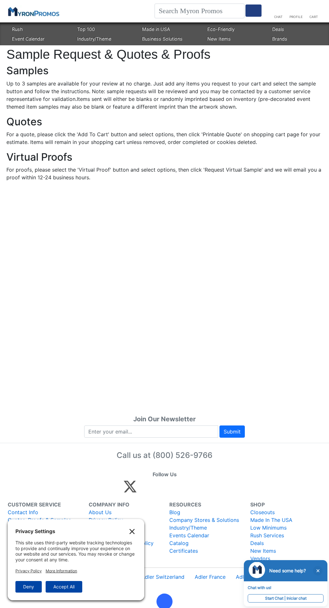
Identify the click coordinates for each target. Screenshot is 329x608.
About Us (100, 512)
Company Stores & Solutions (204, 520)
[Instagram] (173, 489)
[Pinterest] (159, 489)
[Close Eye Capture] (318, 571)
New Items (219, 38)
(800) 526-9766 (182, 455)
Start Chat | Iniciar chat (286, 598)
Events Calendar (189, 535)
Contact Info (23, 512)
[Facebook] (145, 489)
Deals (278, 29)
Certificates (183, 551)
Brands (279, 38)
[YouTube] (201, 489)
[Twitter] (130, 489)
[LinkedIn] (187, 489)
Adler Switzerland (162, 577)
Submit (232, 431)
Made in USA (156, 29)
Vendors (260, 558)
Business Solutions (162, 38)
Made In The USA (271, 520)
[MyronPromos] (33, 11)
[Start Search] (253, 10)
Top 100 (86, 29)
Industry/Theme (94, 38)
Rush (17, 29)
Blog (174, 512)
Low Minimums (268, 527)
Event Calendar (28, 38)
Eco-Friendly (221, 29)
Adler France (210, 577)
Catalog (179, 543)
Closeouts (262, 512)
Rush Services (267, 535)
